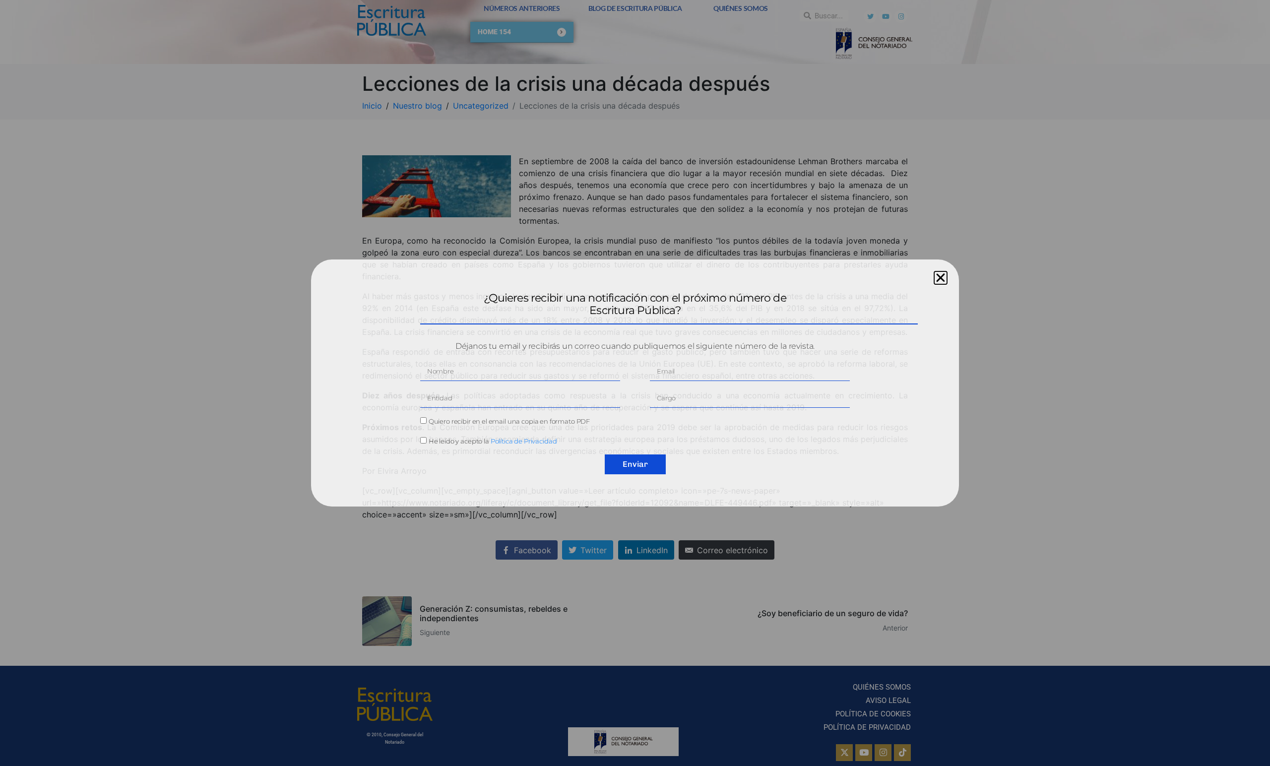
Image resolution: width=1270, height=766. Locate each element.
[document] (635, 383)
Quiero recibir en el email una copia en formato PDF (509, 421)
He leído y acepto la (493, 441)
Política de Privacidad (524, 441)
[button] (941, 278)
